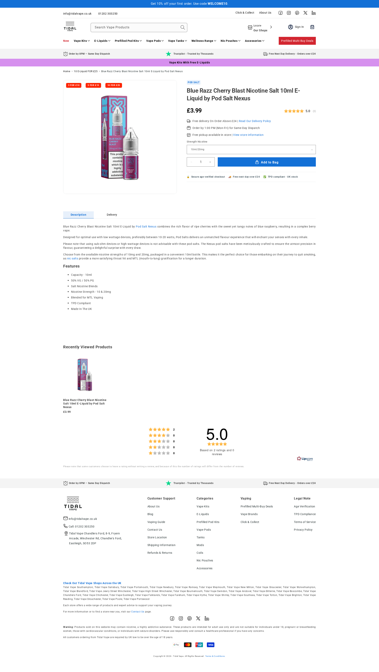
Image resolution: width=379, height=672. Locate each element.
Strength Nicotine (197, 141)
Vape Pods (204, 529)
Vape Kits (203, 506)
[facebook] (279, 14)
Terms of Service (305, 522)
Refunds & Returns (159, 552)
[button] (81, 41)
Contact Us (154, 529)
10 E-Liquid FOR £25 (86, 71)
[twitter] (304, 14)
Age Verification (304, 506)
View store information (248, 135)
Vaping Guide (156, 522)
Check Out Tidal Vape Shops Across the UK (92, 583)
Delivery (112, 214)
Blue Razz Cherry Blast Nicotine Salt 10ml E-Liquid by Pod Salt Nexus (142, 71)
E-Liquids (203, 514)
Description (78, 214)
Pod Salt (194, 82)
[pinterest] (296, 14)
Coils (200, 552)
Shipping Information (161, 545)
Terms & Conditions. (215, 656)
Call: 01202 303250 (82, 526)
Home (66, 71)
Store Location (157, 537)
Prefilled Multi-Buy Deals (297, 40)
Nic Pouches (205, 560)
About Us (265, 12)
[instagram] (288, 14)
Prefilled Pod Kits (208, 522)
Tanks (201, 537)
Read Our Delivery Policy (255, 121)
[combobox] (139, 27)
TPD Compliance (305, 514)
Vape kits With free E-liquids (189, 62)
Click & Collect (244, 12)
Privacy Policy (303, 529)
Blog (150, 514)
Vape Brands (249, 514)
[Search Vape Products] (182, 27)
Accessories (205, 568)
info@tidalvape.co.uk (83, 518)
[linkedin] (313, 14)
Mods (200, 545)
